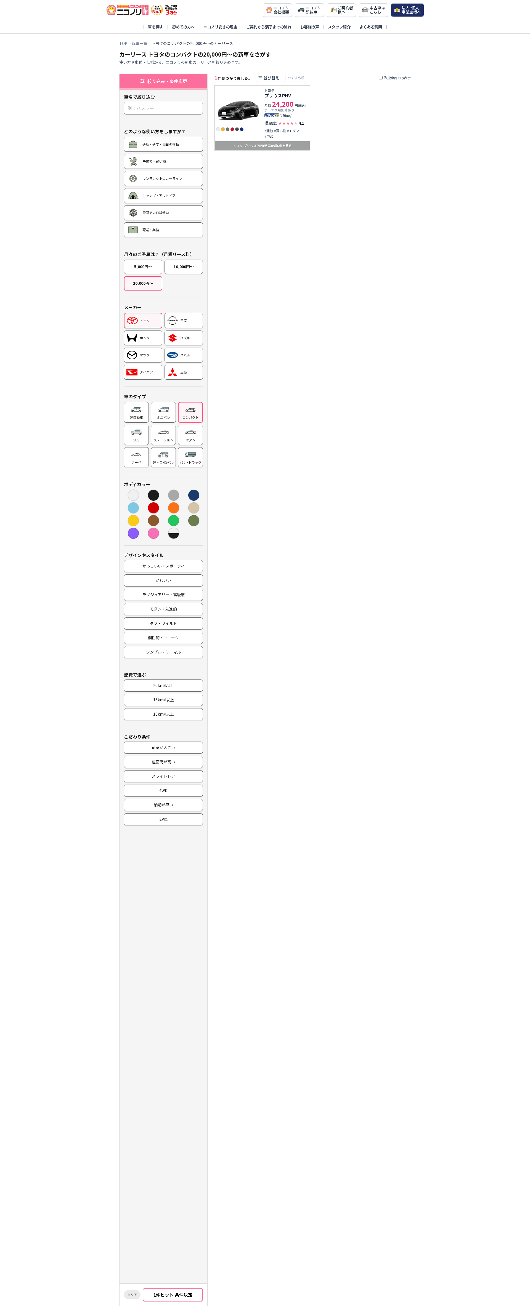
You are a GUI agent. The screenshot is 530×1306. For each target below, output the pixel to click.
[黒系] (153, 495)
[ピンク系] (153, 533)
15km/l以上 (163, 699)
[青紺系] (193, 495)
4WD (163, 790)
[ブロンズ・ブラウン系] (153, 520)
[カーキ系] (193, 520)
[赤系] (153, 507)
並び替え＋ (273, 78)
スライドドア (163, 776)
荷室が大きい (163, 747)
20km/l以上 (163, 685)
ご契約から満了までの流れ (269, 27)
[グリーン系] (173, 520)
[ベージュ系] (193, 507)
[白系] (133, 495)
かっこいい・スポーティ (163, 566)
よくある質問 (370, 27)
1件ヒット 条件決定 (172, 1294)
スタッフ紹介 (339, 27)
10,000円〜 (184, 266)
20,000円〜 (143, 283)
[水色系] (133, 507)
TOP (123, 43)
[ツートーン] (173, 533)
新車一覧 (139, 43)
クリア (132, 1294)
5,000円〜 (143, 266)
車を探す (155, 27)
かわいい (163, 580)
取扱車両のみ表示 (397, 78)
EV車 (163, 819)
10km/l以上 (163, 714)
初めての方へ (183, 27)
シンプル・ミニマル (163, 652)
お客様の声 (309, 27)
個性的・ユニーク (163, 637)
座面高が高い (163, 761)
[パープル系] (133, 533)
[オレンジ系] (173, 507)
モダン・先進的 (163, 609)
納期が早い (163, 804)
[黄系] (133, 520)
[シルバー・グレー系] (173, 495)
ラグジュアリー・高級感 (163, 594)
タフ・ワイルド (163, 623)
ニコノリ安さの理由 (220, 27)
